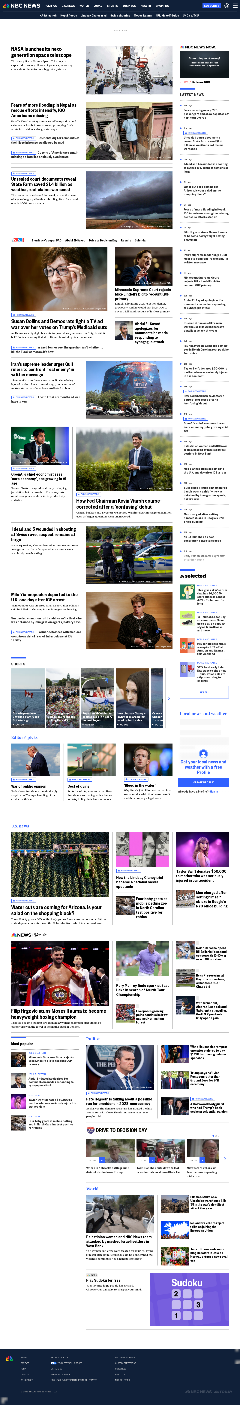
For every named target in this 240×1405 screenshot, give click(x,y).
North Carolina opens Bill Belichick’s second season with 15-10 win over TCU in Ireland (211, 953)
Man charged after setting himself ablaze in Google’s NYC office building (204, 517)
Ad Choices (27, 1380)
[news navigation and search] (235, 5)
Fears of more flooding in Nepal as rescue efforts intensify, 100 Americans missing (43, 110)
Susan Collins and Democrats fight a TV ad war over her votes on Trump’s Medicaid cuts (59, 324)
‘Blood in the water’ (140, 785)
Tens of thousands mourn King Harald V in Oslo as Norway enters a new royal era (208, 1254)
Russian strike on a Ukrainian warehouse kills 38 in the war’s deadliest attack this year (204, 326)
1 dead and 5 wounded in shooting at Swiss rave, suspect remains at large (43, 534)
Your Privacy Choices (70, 1363)
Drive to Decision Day (103, 240)
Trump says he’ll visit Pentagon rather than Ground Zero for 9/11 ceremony (205, 1078)
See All (204, 692)
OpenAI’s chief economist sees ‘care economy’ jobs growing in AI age (38, 478)
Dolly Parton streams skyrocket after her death (205, 557)
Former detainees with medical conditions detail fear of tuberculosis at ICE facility (46, 636)
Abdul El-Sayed (75, 240)
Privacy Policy (59, 1357)
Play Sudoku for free (103, 1280)
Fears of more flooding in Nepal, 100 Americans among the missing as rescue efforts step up (206, 213)
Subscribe (120, 1368)
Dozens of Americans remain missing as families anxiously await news (44, 154)
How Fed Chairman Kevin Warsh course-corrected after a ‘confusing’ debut (119, 503)
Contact (25, 1363)
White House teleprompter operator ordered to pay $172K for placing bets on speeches (208, 1052)
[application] (129, 70)
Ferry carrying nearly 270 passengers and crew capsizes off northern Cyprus (206, 113)
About (24, 1357)
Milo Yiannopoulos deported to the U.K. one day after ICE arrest (44, 597)
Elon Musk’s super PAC (47, 240)
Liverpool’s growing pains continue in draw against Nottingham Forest (152, 1016)
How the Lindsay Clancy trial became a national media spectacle (139, 882)
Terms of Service (60, 1374)
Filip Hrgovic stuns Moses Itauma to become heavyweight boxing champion (205, 235)
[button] (98, 5)
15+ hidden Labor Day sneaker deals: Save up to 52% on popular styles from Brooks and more (211, 623)
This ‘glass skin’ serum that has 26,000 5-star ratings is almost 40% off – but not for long (212, 596)
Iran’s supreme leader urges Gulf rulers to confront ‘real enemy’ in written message (42, 369)
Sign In (213, 791)
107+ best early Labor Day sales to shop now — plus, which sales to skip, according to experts (211, 674)
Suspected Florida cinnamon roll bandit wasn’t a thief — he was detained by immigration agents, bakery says (205, 493)
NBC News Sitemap (125, 1357)
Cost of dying (78, 786)
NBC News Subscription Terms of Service (74, 1380)
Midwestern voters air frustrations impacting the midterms (204, 1172)
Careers (25, 1374)
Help (23, 1368)
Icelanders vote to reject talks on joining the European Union (207, 1226)
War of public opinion (28, 786)
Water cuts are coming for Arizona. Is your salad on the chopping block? (202, 190)
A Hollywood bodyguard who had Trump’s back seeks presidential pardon (208, 1107)
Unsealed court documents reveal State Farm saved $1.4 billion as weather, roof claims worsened (43, 184)
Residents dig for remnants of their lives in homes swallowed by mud (45, 140)
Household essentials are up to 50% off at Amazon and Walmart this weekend (211, 649)
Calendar (141, 240)
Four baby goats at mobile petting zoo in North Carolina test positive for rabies (206, 349)
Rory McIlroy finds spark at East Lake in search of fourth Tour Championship (142, 990)
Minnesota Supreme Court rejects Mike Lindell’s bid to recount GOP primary (143, 294)
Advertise (120, 1374)
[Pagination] (213, 1136)
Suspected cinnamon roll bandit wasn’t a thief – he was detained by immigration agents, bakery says (46, 620)
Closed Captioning (125, 1363)
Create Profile (203, 782)
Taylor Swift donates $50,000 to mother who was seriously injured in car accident (206, 372)
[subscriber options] (227, 5)
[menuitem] (51, 5)
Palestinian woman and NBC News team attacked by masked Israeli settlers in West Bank (205, 449)
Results (126, 240)
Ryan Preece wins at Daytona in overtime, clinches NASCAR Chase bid (210, 981)
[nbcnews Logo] (9, 1358)
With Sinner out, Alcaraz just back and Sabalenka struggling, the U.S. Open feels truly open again (211, 1010)
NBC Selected (122, 1380)
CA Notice (56, 1368)
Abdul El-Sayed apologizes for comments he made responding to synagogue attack (151, 332)
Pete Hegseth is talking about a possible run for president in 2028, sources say (119, 1101)
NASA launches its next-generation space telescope (41, 51)
